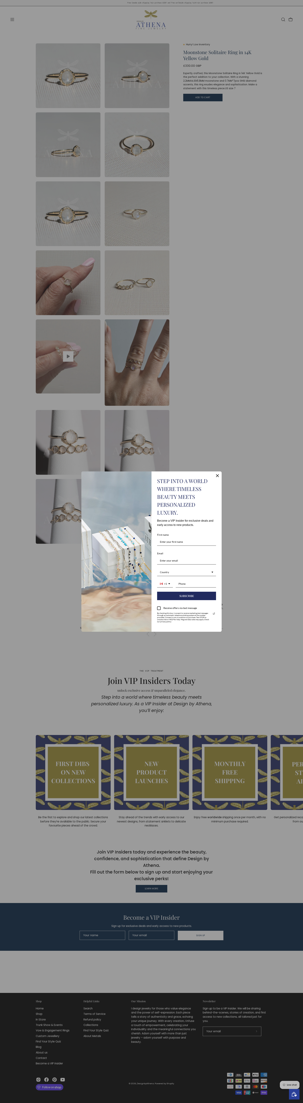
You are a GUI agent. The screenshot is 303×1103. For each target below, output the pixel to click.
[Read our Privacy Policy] (214, 614)
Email (160, 553)
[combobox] (186, 572)
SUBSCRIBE (186, 596)
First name (163, 534)
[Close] (217, 475)
